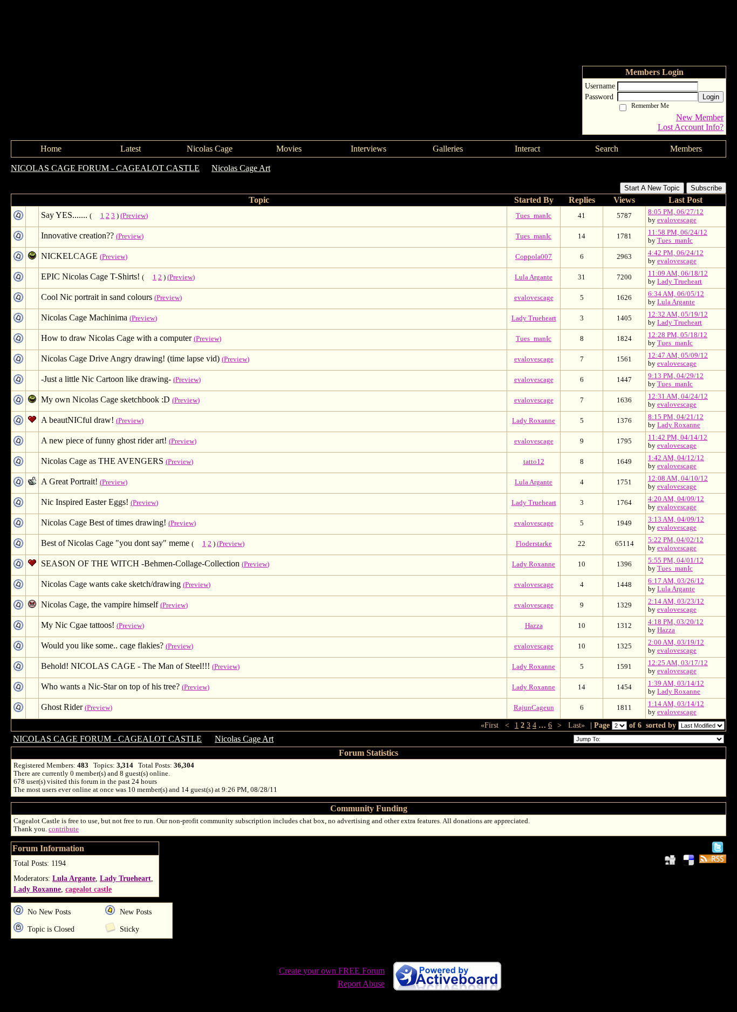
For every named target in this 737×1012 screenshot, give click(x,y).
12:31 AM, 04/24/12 (678, 396)
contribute (64, 829)
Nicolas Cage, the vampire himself (99, 604)
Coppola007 (533, 257)
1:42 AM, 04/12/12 (676, 458)
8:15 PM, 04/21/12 (676, 417)
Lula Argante (533, 277)
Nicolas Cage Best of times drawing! (103, 522)
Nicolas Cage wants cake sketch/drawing (111, 584)
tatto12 (533, 462)
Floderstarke (534, 544)
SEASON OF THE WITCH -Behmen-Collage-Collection (140, 563)
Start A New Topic (652, 188)
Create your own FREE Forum (332, 970)
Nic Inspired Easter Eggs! (84, 502)
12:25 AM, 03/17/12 (678, 663)
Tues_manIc (533, 216)
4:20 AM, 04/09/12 (676, 499)
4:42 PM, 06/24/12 (676, 253)
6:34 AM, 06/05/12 (676, 294)
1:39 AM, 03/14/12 (676, 683)
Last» (577, 725)
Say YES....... (64, 215)
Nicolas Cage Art (240, 168)
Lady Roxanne (533, 421)
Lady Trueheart (679, 281)
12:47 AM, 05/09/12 (678, 355)
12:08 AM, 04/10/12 (678, 478)
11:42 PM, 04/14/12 (677, 437)
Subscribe (706, 188)
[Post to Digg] (670, 859)
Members (686, 148)
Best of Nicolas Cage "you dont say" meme (115, 543)
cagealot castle (88, 889)
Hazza (534, 626)
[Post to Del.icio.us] (688, 859)
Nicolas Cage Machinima (84, 317)
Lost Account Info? (691, 127)
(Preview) (134, 216)
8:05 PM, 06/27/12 (676, 212)
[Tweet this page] (717, 846)
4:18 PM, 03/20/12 (676, 622)
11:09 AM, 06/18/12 (678, 273)
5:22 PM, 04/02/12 (676, 540)
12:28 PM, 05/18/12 (677, 335)
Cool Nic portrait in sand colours (96, 297)
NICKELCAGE (69, 256)
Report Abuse (361, 983)
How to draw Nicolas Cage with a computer (116, 338)
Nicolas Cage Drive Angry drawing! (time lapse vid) (130, 358)
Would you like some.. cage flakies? (102, 645)
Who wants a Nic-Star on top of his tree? (110, 686)
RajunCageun (534, 708)
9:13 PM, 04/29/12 (676, 376)
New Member (700, 117)
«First (491, 725)
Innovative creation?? (77, 235)
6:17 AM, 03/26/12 (676, 581)
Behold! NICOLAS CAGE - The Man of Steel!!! (125, 666)
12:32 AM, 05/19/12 (678, 314)
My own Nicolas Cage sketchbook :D (105, 399)
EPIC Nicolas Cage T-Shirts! (90, 276)
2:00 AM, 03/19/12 (676, 642)
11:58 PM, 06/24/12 (677, 232)
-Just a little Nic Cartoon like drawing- (106, 379)
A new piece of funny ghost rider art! (104, 440)
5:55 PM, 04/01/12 (676, 560)
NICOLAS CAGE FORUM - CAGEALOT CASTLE (105, 168)
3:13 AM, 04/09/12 (676, 519)
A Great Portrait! (69, 481)
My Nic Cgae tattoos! (77, 625)
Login (710, 97)
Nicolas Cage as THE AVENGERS (102, 461)
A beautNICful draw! (77, 420)
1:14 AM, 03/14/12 (676, 704)
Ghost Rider (62, 707)
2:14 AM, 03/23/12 (676, 601)
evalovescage (677, 220)
